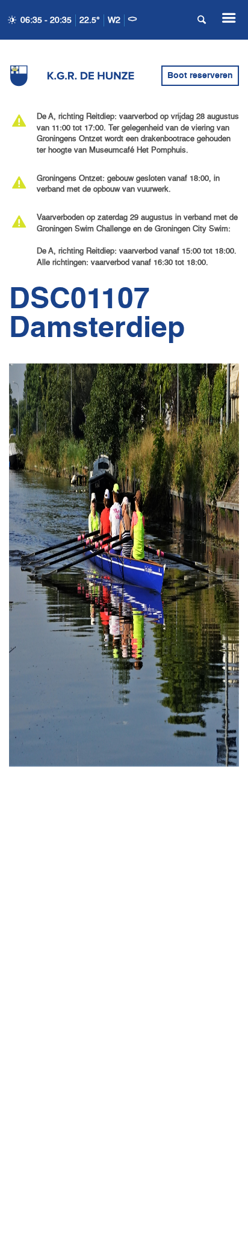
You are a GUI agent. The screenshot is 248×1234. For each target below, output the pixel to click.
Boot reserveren (200, 75)
